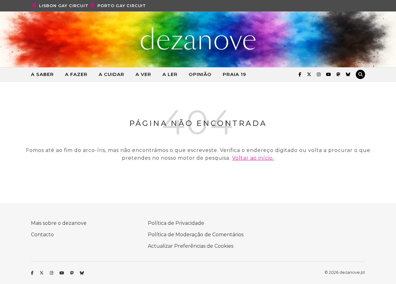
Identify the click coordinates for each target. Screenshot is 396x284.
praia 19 (234, 74)
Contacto (42, 234)
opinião (200, 74)
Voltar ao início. (253, 158)
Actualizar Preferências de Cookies (190, 246)
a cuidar (111, 74)
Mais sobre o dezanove (59, 223)
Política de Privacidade (176, 223)
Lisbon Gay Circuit (63, 5)
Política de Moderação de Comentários (195, 234)
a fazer (76, 74)
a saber (42, 74)
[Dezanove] (198, 38)
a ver (143, 74)
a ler (170, 74)
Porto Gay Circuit (121, 5)
